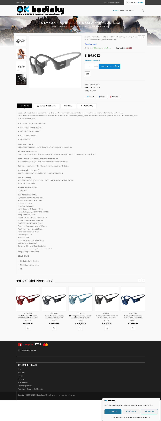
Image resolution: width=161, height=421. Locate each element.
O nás (20, 369)
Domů (54, 26)
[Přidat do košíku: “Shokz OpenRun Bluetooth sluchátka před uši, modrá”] (133, 328)
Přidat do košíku (111, 66)
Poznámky (88, 106)
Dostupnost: (89, 48)
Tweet (91, 97)
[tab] (24, 105)
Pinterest (115, 97)
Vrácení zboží (23, 382)
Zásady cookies (118, 417)
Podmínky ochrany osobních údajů (137, 417)
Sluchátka (63, 26)
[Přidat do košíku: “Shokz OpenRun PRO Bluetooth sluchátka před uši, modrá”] (80, 328)
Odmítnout (131, 412)
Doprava (21, 379)
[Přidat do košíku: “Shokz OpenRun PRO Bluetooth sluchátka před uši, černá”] (107, 328)
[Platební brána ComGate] (25, 344)
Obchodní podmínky (25, 386)
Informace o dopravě (92, 61)
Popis (26, 106)
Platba (20, 376)
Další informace (48, 106)
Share (102, 97)
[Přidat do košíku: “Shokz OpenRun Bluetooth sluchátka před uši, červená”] (28, 328)
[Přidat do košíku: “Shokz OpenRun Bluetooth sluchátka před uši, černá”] (54, 328)
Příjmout (113, 412)
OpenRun (93, 91)
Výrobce (68, 106)
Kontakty (21, 373)
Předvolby (149, 412)
